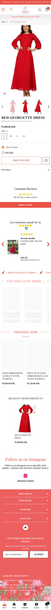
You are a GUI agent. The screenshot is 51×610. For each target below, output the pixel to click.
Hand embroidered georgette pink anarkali (12, 376)
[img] (25, 225)
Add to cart (21, 160)
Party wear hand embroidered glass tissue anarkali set (37, 376)
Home (3, 22)
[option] (25, 60)
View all (25, 336)
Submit (39, 554)
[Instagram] (25, 476)
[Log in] (39, 9)
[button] (2, 107)
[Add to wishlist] (46, 160)
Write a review (25, 205)
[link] (11, 315)
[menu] (3, 9)
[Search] (11, 9)
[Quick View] (34, 412)
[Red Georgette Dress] (25, 419)
